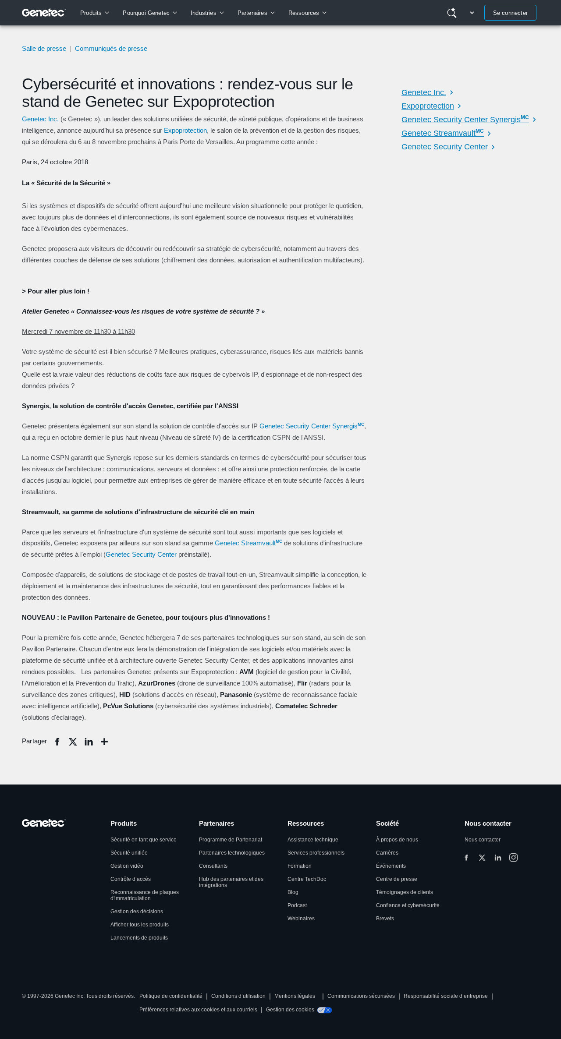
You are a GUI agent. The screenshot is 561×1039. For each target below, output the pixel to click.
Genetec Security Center (141, 554)
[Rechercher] (452, 13)
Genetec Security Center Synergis (311, 426)
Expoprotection (185, 130)
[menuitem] (94, 12)
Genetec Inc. (40, 119)
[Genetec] (44, 12)
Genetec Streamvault (248, 543)
